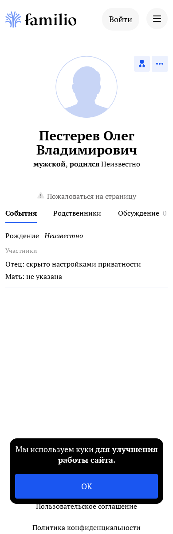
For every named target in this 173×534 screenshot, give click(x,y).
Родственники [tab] (77, 213)
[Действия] (160, 64)
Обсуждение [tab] (138, 213)
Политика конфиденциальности (86, 527)
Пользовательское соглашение (86, 506)
